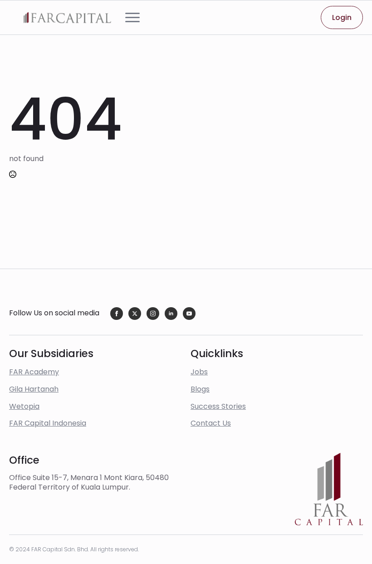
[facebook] (116, 313)
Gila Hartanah (34, 389)
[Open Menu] (132, 17)
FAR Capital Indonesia (47, 423)
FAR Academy (34, 372)
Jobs (199, 372)
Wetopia (24, 406)
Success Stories (218, 406)
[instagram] (153, 313)
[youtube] (189, 313)
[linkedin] (171, 313)
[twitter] (134, 313)
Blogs (200, 389)
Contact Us (211, 423)
